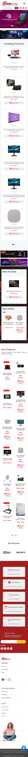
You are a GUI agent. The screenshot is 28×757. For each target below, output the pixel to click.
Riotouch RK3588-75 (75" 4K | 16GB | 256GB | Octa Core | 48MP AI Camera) (14, 130)
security (3, 713)
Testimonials (4, 669)
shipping (4, 694)
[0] (21, 7)
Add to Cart (15, 103)
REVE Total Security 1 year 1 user (20, 520)
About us (3, 666)
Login (3, 697)
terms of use (5, 710)
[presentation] (12, 535)
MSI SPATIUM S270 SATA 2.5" (14, 291)
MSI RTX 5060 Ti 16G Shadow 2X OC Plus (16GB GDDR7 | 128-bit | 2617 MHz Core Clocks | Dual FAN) (14, 97)
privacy (3, 716)
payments (4, 691)
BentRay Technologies (18, 756)
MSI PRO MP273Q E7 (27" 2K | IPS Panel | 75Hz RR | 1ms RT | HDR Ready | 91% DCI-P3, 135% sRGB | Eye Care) (8, 323)
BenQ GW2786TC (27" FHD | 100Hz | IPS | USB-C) (7, 429)
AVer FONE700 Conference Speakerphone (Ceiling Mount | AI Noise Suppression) (14, 228)
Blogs (2, 672)
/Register (8, 697)
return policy (5, 707)
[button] (12, 26)
